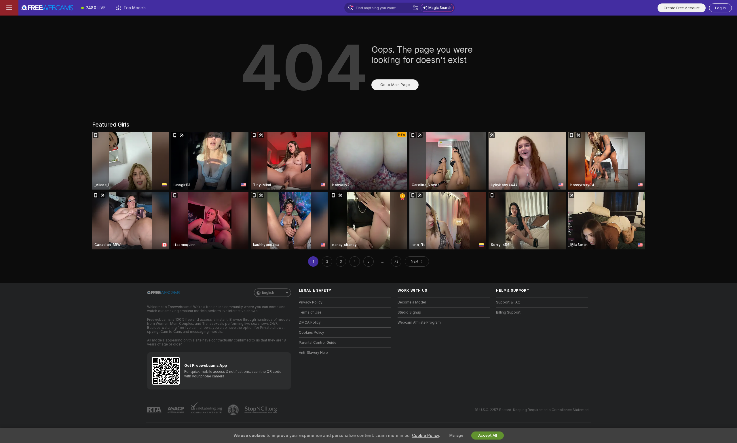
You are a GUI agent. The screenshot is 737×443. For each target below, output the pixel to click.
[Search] (415, 8)
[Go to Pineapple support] (234, 409)
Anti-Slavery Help (313, 353)
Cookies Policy (311, 333)
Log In (720, 8)
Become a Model (412, 302)
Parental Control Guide (317, 343)
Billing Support (508, 312)
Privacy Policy (310, 302)
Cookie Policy (425, 435)
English (268, 293)
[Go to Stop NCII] (261, 409)
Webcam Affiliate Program (419, 322)
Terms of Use (310, 312)
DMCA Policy (310, 322)
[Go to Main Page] (47, 8)
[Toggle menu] (9, 8)
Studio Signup (409, 312)
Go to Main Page (395, 85)
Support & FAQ (508, 302)
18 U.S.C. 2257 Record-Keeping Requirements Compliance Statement (532, 410)
